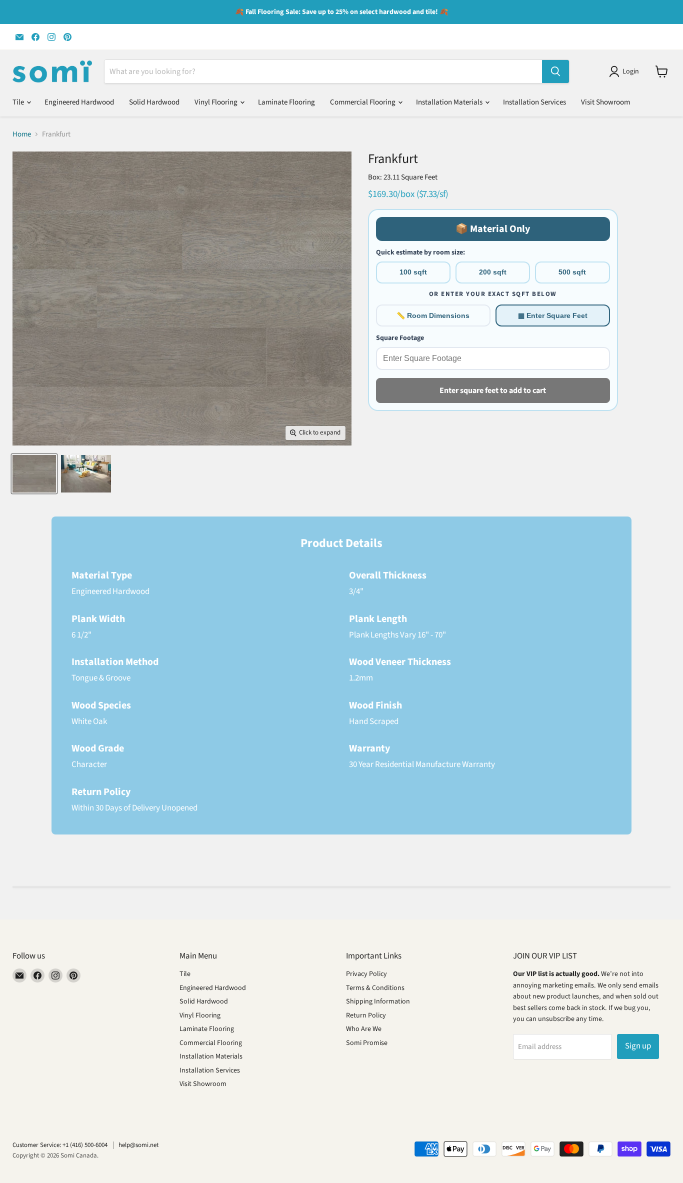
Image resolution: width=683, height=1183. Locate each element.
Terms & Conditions (375, 988)
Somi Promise (367, 1043)
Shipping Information (378, 1001)
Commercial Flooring (363, 102)
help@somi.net (138, 1145)
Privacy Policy (366, 974)
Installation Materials (450, 102)
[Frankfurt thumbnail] (34, 474)
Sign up (638, 1046)
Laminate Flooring (286, 102)
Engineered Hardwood (79, 102)
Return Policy (366, 1015)
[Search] (555, 71)
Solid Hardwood (154, 102)
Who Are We (364, 1029)
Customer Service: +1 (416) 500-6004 (60, 1145)
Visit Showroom (605, 102)
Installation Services (534, 102)
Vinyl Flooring (216, 102)
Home (21, 134)
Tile (19, 102)
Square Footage (400, 338)
